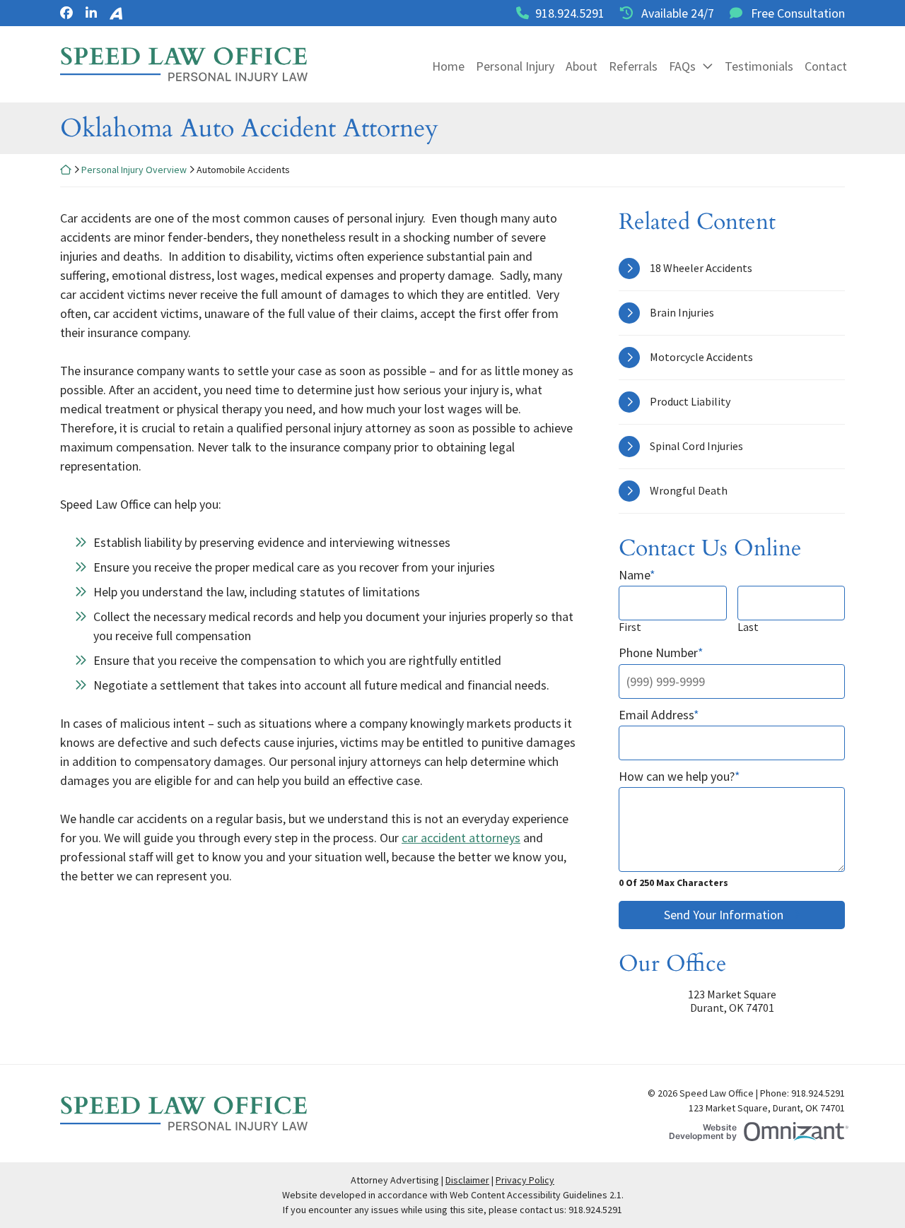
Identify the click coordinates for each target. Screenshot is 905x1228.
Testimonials (759, 66)
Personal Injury (515, 66)
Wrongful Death (689, 490)
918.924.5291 (570, 13)
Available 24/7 (677, 13)
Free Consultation (798, 13)
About (581, 66)
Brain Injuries (682, 312)
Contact (826, 66)
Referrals (633, 66)
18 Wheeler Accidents (701, 268)
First (630, 627)
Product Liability (690, 401)
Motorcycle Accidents (701, 357)
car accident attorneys (461, 838)
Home (448, 66)
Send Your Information (723, 915)
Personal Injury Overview (134, 169)
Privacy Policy (525, 1180)
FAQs (682, 66)
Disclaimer (467, 1180)
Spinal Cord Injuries (696, 446)
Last (748, 627)
